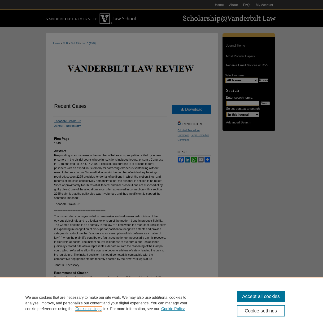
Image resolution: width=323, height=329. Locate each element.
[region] (161, 303)
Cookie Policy (173, 309)
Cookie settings (88, 309)
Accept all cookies (261, 296)
